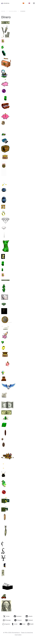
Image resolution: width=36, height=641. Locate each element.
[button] (34, 3)
